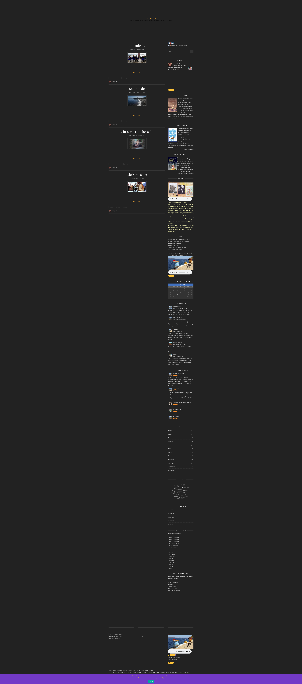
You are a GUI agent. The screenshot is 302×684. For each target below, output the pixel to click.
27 (177, 296)
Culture (117, 78)
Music (169, 448)
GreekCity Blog (118, 636)
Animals (111, 78)
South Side (137, 88)
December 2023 (180, 284)
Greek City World (151, 18)
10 (191, 290)
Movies (170, 438)
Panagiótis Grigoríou (119, 634)
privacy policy (160, 678)
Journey (131, 78)
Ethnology (124, 78)
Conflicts (170, 441)
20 (177, 294)
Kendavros (117, 638)
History (170, 445)
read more (137, 72)
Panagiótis (114, 81)
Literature (171, 456)
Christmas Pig (137, 175)
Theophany (137, 45)
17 (191, 292)
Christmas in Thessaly (137, 132)
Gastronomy (118, 164)
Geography (171, 463)
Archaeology (171, 466)
